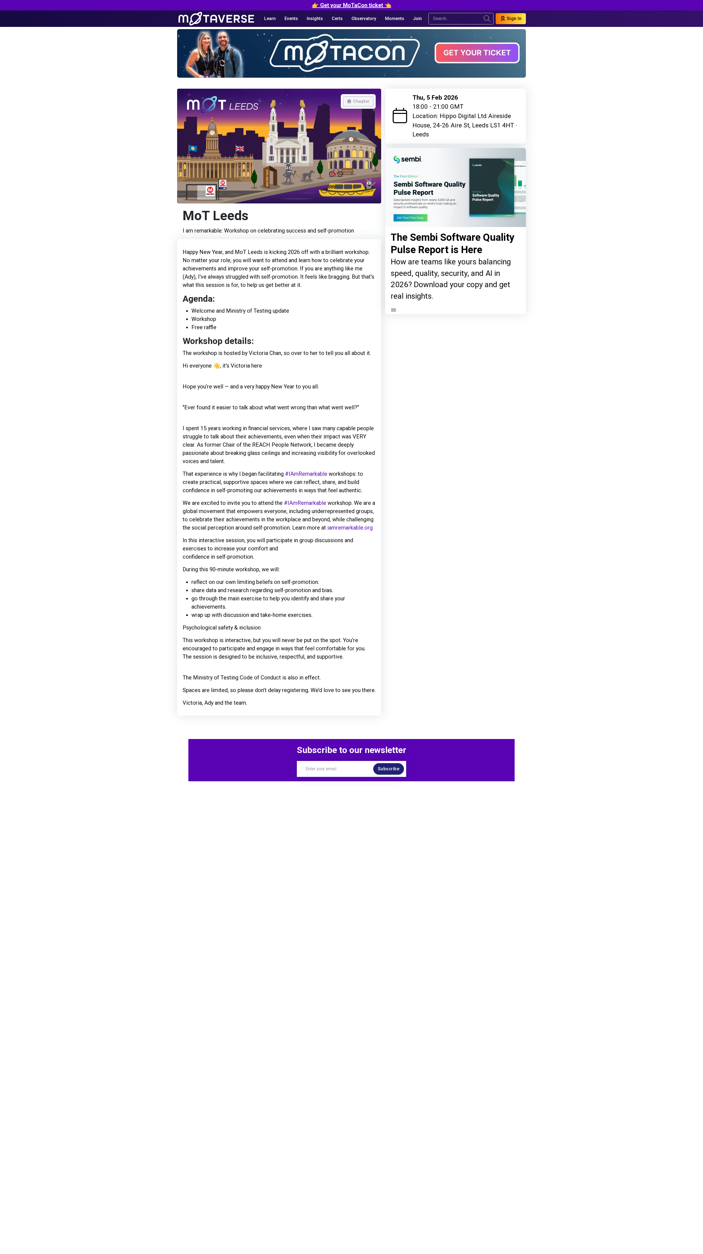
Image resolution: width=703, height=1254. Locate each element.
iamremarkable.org (350, 527)
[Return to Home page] (216, 18)
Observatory (364, 18)
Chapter (361, 101)
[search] (487, 18)
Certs (337, 18)
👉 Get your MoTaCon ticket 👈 (351, 5)
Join (417, 18)
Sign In (513, 18)
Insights (315, 18)
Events (291, 18)
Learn (270, 18)
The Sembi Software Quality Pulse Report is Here (452, 243)
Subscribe (389, 768)
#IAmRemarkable (306, 474)
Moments (394, 18)
